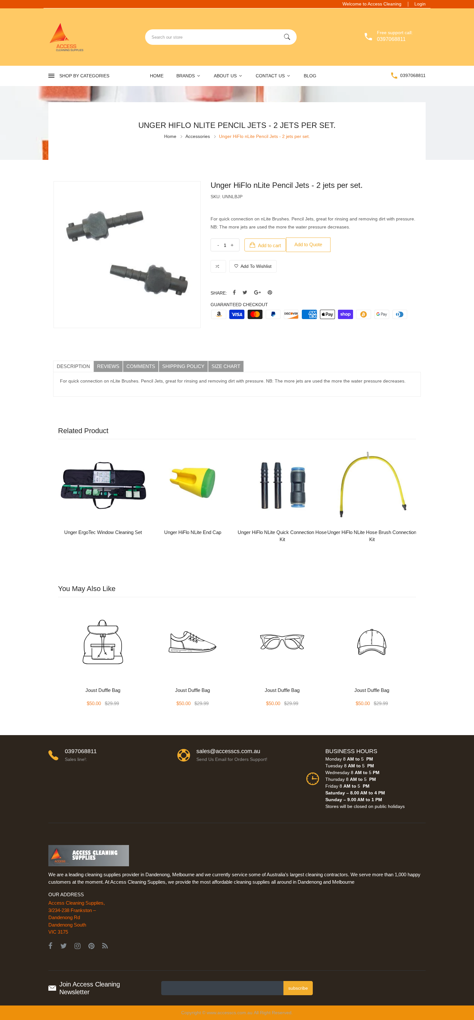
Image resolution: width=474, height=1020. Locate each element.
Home (156, 75)
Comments (140, 366)
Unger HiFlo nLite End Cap (192, 532)
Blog (310, 75)
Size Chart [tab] (226, 366)
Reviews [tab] (108, 366)
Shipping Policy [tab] (183, 366)
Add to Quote (308, 244)
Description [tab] (73, 366)
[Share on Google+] (257, 292)
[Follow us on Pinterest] (270, 292)
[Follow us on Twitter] (245, 292)
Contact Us (271, 75)
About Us (226, 75)
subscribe (298, 988)
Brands (186, 75)
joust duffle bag (102, 690)
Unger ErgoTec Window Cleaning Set (103, 532)
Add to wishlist (256, 266)
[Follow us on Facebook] (234, 292)
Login (420, 3)
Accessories (197, 136)
